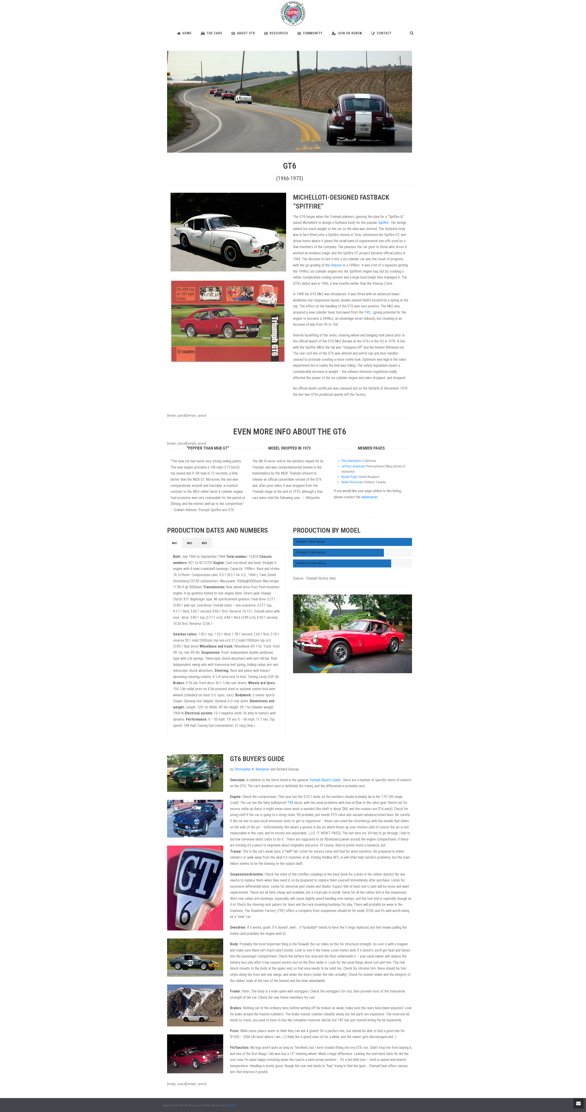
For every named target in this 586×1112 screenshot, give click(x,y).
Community (313, 33)
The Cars (214, 33)
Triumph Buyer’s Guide (325, 780)
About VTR (246, 33)
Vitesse (336, 265)
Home (187, 33)
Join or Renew (349, 33)
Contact (384, 33)
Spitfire (384, 222)
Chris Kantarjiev (351, 461)
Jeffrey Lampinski (352, 466)
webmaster (369, 497)
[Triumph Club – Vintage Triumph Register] (293, 13)
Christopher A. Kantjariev (252, 769)
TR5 (367, 312)
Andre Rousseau (352, 482)
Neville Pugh (349, 477)
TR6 (291, 802)
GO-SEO (231, 1105)
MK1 (174, 543)
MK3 (204, 543)
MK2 (189, 543)
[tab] (174, 543)
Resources (279, 33)
